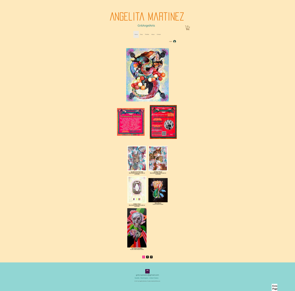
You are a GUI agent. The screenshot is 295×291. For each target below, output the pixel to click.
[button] (188, 28)
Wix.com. (158, 281)
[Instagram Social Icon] (143, 257)
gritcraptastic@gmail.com (147, 275)
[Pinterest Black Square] (151, 257)
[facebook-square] (147, 257)
